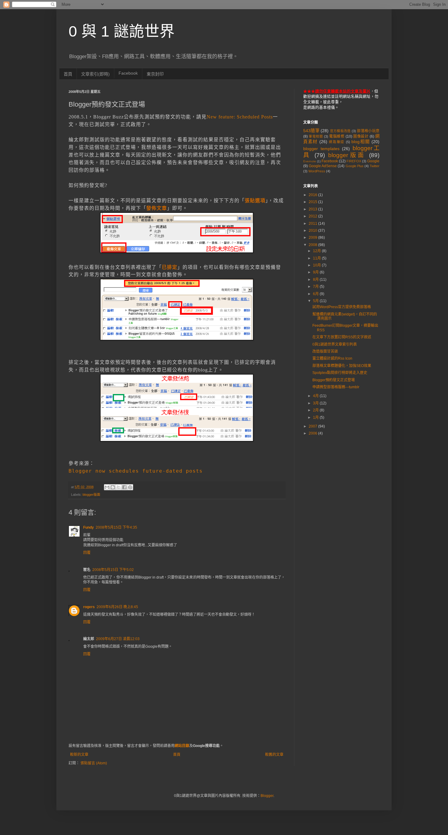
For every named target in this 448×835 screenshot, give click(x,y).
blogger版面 (91, 494)
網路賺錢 (336, 142)
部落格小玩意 (368, 131)
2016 (313, 195)
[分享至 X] (119, 487)
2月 (316, 410)
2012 (313, 216)
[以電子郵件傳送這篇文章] (107, 487)
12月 (317, 251)
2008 (313, 245)
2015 (313, 202)
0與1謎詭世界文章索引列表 (334, 344)
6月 (316, 294)
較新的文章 (79, 754)
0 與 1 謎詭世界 (122, 31)
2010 (313, 230)
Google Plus (355, 166)
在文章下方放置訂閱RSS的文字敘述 (341, 337)
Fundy (88, 527)
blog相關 (360, 141)
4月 (316, 396)
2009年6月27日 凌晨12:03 (118, 639)
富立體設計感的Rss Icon (332, 358)
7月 (316, 286)
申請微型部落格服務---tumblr (335, 387)
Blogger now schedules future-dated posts (136, 471)
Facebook (128, 73)
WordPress (316, 171)
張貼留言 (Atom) (93, 763)
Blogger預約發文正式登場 (333, 380)
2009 (313, 237)
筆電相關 (316, 136)
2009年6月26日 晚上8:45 (117, 607)
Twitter (374, 166)
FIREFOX (354, 161)
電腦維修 (336, 136)
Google (373, 161)
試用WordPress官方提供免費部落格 (341, 307)
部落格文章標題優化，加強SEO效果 (341, 366)
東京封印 (155, 74)
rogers (89, 607)
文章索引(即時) (95, 74)
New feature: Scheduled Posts (240, 116)
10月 (317, 265)
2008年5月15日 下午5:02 (113, 570)
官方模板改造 (340, 131)
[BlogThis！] (113, 487)
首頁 (68, 74)
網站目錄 (182, 746)
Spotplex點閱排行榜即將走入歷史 (339, 373)
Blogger (267, 796)
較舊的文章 (274, 754)
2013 (313, 209)
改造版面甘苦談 (325, 351)
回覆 (87, 553)
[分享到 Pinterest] (130, 487)
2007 (313, 426)
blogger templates (321, 148)
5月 (316, 301)
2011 (313, 223)
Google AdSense (323, 166)
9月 (316, 272)
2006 (313, 433)
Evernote (309, 161)
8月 (316, 279)
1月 (316, 417)
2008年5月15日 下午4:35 (116, 527)
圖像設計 (360, 136)
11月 (317, 258)
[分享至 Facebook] (124, 487)
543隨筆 (311, 130)
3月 (316, 403)
